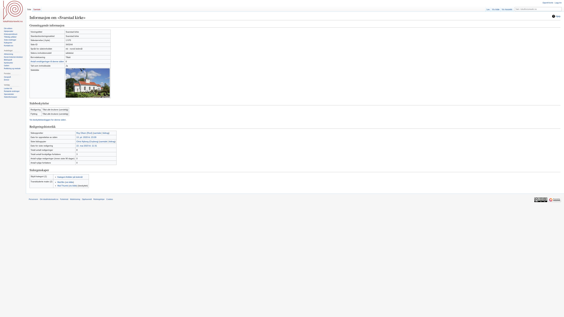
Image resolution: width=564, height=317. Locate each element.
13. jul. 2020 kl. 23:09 (86, 137)
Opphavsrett (87, 199)
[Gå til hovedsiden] (13, 11)
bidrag (106, 133)
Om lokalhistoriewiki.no (49, 199)
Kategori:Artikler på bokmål (70, 177)
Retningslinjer (99, 199)
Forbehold (64, 199)
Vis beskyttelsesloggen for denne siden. (48, 120)
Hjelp (558, 16)
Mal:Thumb (62, 185)
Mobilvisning (75, 199)
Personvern (33, 199)
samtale (97, 133)
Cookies (109, 199)
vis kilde (69, 182)
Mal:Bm (60, 182)
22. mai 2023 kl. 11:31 (86, 146)
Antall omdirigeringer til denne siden (47, 61)
